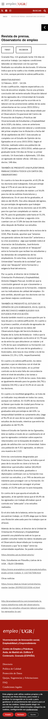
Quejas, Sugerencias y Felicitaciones (20, 678)
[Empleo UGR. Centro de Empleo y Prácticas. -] (16, 4)
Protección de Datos (12, 673)
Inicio (5, 16)
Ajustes (33, 714)
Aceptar (8, 714)
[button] (2, 11)
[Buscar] (45, 10)
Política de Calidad (12, 668)
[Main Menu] (3, 4)
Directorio (8, 664)
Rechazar (20, 714)
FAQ (5, 682)
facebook (23, 50)
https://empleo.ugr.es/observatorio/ (17, 555)
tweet (7, 50)
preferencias (32, 709)
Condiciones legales (12, 687)
